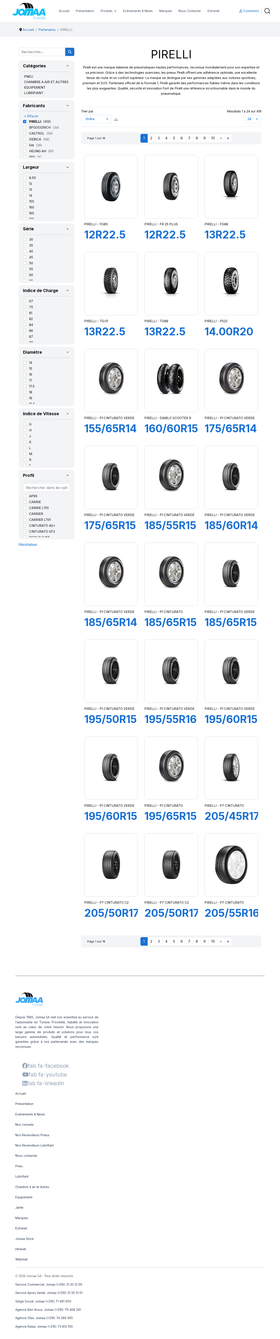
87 (31, 336)
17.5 (32, 386)
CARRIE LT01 (39, 508)
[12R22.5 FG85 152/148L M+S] (110, 186)
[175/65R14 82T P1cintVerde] (231, 380)
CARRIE (35, 502)
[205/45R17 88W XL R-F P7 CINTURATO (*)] (231, 768)
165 (31, 213)
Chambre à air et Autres (32, 1187)
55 (31, 269)
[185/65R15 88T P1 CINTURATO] (171, 574)
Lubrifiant (21, 1176)
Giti (32, 145)
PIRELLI (35, 121)
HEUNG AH (38, 151)
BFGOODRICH (40, 127)
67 (31, 301)
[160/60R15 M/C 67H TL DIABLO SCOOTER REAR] (171, 380)
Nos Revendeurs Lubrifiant (34, 1145)
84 (31, 325)
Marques (165, 11)
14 (30, 195)
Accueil (64, 11)
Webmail (21, 1259)
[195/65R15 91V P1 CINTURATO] (171, 768)
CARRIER (36, 514)
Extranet (213, 11)
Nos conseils (24, 1124)
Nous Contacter (189, 11)
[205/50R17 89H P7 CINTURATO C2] (110, 865)
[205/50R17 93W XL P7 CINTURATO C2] (171, 865)
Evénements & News (138, 11)
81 (30, 313)
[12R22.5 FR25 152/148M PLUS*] (171, 186)
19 (30, 398)
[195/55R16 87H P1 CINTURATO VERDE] (171, 671)
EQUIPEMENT (35, 87)
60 (31, 275)
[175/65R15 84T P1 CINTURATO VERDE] (110, 477)
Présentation (85, 11)
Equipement (23, 1197)
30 (31, 239)
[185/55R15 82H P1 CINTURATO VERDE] (171, 477)
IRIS (32, 157)
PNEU (28, 76)
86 (31, 331)
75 (31, 307)
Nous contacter (26, 1155)
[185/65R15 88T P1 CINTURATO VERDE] (231, 574)
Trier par (87, 111)
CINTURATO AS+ (42, 525)
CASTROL (37, 133)
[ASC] (116, 119)
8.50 (32, 178)
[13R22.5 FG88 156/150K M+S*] (231, 186)
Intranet (20, 1249)
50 (31, 263)
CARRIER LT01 (40, 520)
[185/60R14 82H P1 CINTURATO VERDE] (231, 477)
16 (30, 374)
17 (30, 380)
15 (30, 368)
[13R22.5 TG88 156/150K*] (171, 283)
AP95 (33, 496)
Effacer (31, 116)
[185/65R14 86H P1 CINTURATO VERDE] (110, 574)
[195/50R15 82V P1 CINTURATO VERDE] (110, 671)
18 (30, 392)
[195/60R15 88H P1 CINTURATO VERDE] (231, 671)
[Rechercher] (69, 52)
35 (31, 245)
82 (31, 319)
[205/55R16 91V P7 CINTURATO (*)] (231, 864)
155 (31, 201)
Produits (106, 11)
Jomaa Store (24, 1239)
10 (213, 138)
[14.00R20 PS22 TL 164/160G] (231, 283)
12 (30, 184)
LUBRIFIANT (33, 93)
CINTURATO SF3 (42, 531)
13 (30, 189)
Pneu (19, 1166)
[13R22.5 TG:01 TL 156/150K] (110, 283)
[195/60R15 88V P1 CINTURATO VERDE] (110, 768)
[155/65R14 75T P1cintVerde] (110, 380)
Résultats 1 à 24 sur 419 (244, 111)
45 (31, 257)
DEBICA (35, 139)
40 (31, 251)
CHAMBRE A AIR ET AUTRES (46, 82)
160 (31, 207)
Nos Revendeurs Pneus (32, 1135)
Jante (19, 1207)
